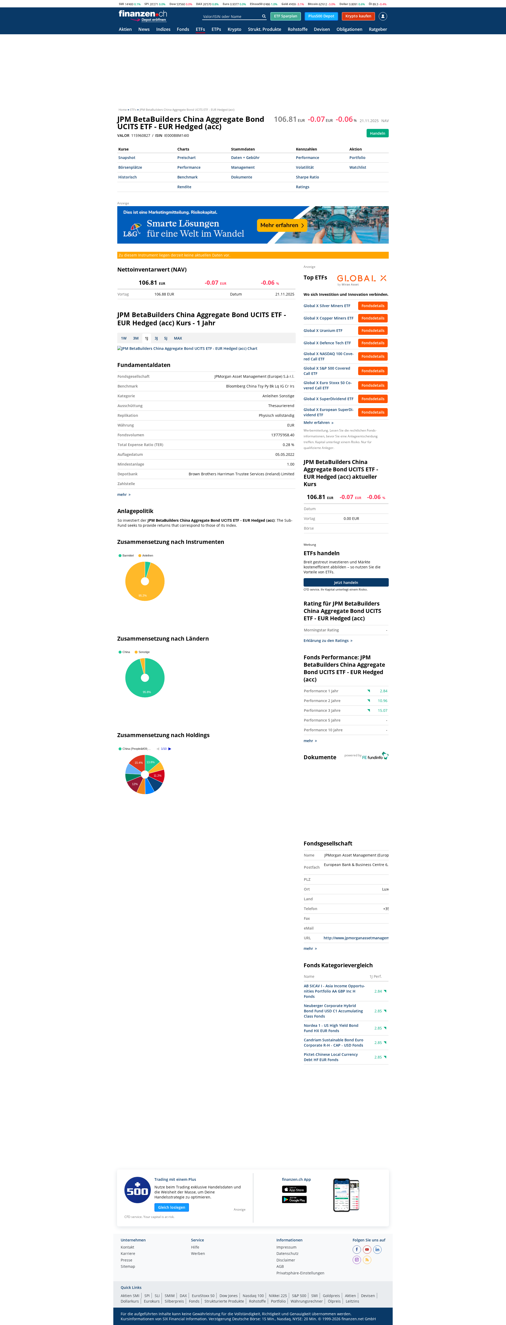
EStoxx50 (256, 4)
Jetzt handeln (346, 582)
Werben (198, 1254)
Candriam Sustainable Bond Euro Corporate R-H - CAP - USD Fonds (333, 1042)
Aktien (125, 29)
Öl (370, 4)
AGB (280, 1267)
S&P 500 (299, 1295)
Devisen (322, 29)
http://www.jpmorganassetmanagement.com (364, 937)
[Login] (383, 16)
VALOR (123, 135)
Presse (126, 1260)
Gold (284, 4)
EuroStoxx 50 (203, 1295)
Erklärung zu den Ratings (326, 640)
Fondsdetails (373, 305)
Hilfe (195, 1247)
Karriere (128, 1254)
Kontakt (127, 1247)
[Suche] (264, 16)
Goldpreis (331, 1295)
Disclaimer (285, 1260)
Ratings (302, 186)
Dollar (343, 4)
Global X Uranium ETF (323, 330)
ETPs (216, 29)
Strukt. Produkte (264, 29)
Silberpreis (174, 1301)
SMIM (170, 1295)
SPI (146, 4)
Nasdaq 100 (253, 1295)
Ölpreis (334, 1301)
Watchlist (357, 167)
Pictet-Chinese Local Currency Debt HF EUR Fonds (331, 1057)
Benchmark (187, 177)
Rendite (184, 186)
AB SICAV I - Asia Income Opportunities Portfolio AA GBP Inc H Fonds (334, 991)
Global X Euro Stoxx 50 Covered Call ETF (328, 385)
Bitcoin (313, 4)
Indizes (163, 29)
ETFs (200, 29)
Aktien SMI (130, 1295)
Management (243, 167)
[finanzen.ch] (143, 13)
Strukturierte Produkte (224, 1301)
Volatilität (305, 167)
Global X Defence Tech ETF (327, 342)
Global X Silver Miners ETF (327, 305)
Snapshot (126, 157)
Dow (172, 4)
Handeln (377, 133)
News (144, 29)
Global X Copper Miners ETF (328, 318)
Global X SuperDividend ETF (328, 398)
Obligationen (349, 29)
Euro (226, 4)
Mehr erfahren (317, 422)
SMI (121, 4)
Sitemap (128, 1267)
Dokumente (241, 177)
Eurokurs (152, 1301)
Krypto (234, 29)
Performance (307, 157)
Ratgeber (378, 29)
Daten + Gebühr (245, 157)
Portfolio (357, 157)
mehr (122, 494)
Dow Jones (229, 1295)
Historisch (127, 177)
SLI (157, 1295)
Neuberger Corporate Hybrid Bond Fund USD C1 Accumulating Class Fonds (333, 1011)
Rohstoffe (298, 29)
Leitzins (352, 1301)
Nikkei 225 (278, 1295)
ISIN (158, 135)
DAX (199, 4)
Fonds (183, 29)
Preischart (186, 157)
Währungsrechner (307, 1301)
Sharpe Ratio (307, 177)
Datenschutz (287, 1254)
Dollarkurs (130, 1301)
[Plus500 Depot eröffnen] (148, 19)
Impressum (286, 1247)
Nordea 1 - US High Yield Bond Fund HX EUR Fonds (331, 1028)
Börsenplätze (130, 167)
